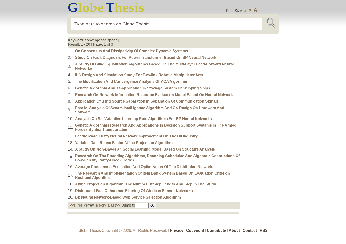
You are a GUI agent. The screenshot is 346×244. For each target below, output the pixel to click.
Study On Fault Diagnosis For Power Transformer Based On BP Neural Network (145, 58)
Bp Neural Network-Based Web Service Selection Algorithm (128, 197)
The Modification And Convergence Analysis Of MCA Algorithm (131, 82)
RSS (264, 230)
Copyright (195, 230)
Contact (250, 230)
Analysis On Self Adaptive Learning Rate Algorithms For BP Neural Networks (143, 119)
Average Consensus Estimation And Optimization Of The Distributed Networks (144, 167)
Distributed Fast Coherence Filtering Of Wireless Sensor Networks (134, 191)
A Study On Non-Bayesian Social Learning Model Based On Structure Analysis (145, 149)
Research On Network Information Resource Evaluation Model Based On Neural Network (154, 95)
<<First (76, 205)
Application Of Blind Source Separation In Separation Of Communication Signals (147, 101)
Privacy (176, 230)
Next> (101, 205)
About (234, 230)
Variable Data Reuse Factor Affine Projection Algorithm (124, 143)
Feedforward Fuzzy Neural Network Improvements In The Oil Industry (136, 136)
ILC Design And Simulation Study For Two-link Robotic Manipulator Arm (139, 75)
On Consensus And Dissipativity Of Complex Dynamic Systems (131, 51)
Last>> (114, 205)
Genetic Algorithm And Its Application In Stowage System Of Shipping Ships (142, 88)
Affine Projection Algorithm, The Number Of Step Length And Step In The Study (145, 184)
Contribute (216, 230)
